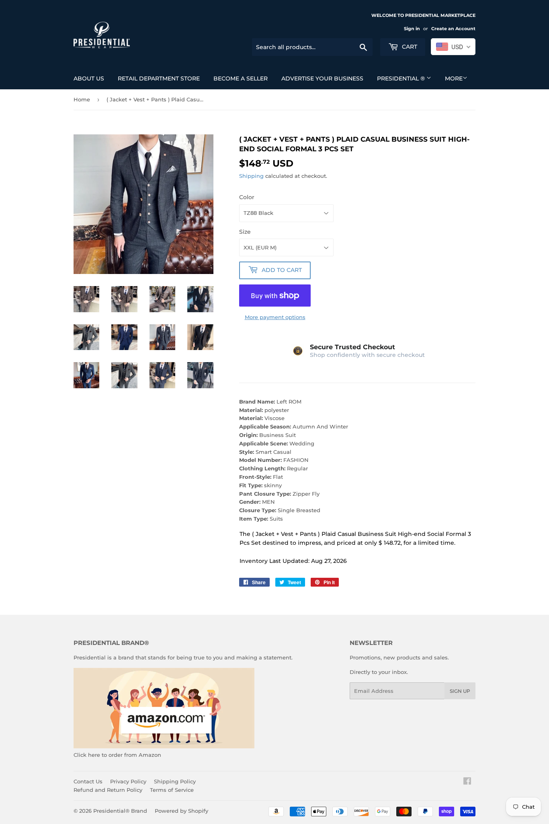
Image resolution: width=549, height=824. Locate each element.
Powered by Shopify (181, 811)
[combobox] (453, 46)
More (454, 78)
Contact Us (88, 781)
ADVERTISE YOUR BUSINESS (322, 78)
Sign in (412, 28)
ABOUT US (89, 78)
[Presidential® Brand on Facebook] (467, 782)
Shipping (251, 176)
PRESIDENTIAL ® (401, 78)
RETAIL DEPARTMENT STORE (159, 78)
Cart (408, 46)
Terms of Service (172, 790)
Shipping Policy (175, 781)
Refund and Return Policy (108, 790)
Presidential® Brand (120, 811)
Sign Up (460, 691)
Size (245, 231)
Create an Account (453, 28)
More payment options (275, 317)
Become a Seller (240, 78)
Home (82, 99)
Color (246, 197)
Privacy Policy (128, 781)
